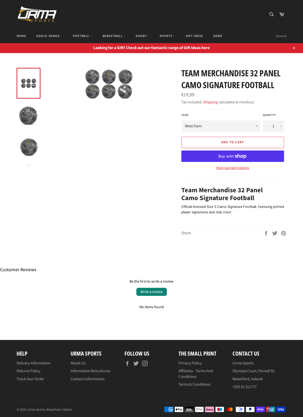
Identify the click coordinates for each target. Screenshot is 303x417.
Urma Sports (36, 409)
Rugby (141, 36)
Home (21, 36)
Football (81, 36)
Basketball (113, 36)
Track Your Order (30, 379)
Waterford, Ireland (58, 409)
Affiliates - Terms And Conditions (195, 373)
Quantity (269, 115)
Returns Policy (28, 371)
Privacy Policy (190, 363)
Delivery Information (33, 363)
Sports (166, 36)
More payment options (232, 168)
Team (184, 115)
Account (281, 36)
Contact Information (88, 379)
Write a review (151, 291)
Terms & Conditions (194, 384)
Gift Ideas (194, 36)
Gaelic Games (48, 36)
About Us (78, 363)
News (217, 36)
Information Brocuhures (90, 371)
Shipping (210, 102)
